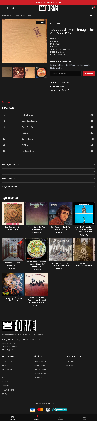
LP (12, 15)
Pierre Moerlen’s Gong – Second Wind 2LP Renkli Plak (36, 264)
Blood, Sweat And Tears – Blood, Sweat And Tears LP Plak (37, 300)
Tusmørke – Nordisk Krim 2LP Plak (13, 299)
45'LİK (4, 365)
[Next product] (93, 15)
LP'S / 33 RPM (7, 361)
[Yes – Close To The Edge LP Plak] (36, 213)
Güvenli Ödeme (40, 369)
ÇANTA (5, 394)
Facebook (70, 365)
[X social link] (59, 90)
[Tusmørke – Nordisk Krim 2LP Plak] (13, 284)
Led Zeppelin (55, 23)
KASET (4, 378)
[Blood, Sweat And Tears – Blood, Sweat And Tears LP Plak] (36, 284)
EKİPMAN (5, 386)
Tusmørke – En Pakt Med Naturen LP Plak (60, 264)
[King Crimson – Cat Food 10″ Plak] (13, 213)
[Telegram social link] (68, 90)
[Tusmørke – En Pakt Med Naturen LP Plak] (60, 249)
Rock (29, 15)
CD (3, 373)
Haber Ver (89, 73)
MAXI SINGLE (7, 369)
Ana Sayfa (5, 15)
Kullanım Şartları (40, 365)
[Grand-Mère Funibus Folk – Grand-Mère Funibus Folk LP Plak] (84, 213)
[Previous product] (88, 15)
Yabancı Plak (20, 15)
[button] (4, 42)
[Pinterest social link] (62, 90)
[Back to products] (91, 15)
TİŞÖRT (5, 382)
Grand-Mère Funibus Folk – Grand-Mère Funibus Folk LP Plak (84, 229)
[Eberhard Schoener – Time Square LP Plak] (13, 249)
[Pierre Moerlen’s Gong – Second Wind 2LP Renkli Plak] (36, 249)
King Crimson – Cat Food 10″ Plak (13, 228)
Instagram (70, 361)
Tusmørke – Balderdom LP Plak (84, 264)
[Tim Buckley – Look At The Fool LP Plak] (60, 213)
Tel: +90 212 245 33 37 (10, 346)
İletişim (36, 382)
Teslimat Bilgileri (40, 373)
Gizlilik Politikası (40, 361)
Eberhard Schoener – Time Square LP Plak (13, 264)
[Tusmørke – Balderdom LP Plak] (84, 249)
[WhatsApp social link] (65, 90)
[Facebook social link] (56, 90)
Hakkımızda (38, 378)
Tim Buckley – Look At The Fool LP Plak (60, 228)
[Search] (13, 8)
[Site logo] (48, 8)
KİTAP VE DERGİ (8, 390)
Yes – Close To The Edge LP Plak (37, 228)
